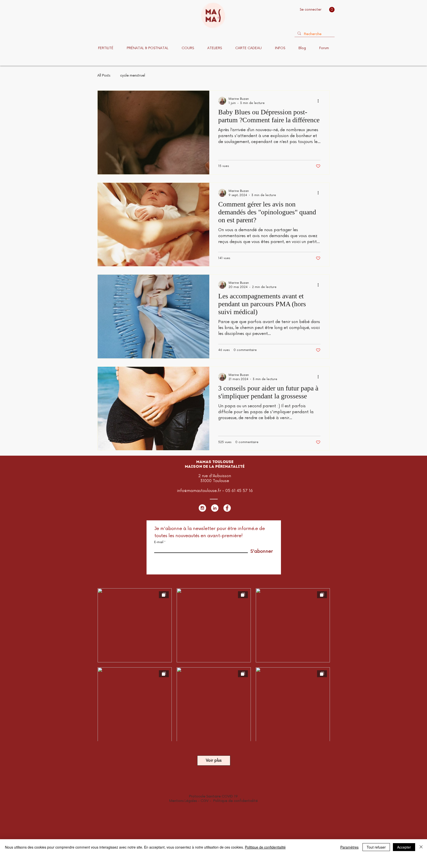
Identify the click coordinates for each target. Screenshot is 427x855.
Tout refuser (376, 847)
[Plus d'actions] (320, 101)
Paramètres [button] (349, 847)
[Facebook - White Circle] (227, 508)
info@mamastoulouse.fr (199, 490)
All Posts (103, 75)
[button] (332, 9)
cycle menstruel (132, 75)
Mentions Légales (183, 801)
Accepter (404, 847)
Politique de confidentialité (235, 801)
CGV (205, 801)
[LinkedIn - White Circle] (214, 508)
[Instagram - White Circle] (202, 508)
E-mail (158, 542)
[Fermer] (421, 847)
